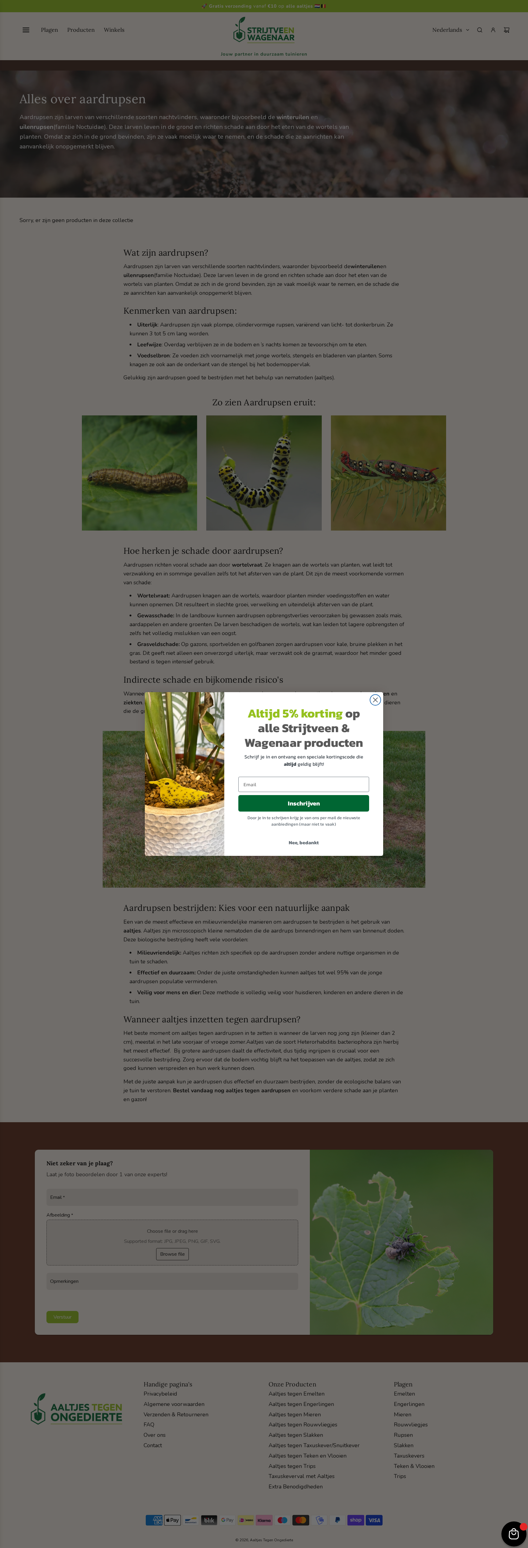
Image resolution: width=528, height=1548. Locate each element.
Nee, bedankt (304, 842)
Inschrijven (304, 803)
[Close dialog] (375, 700)
